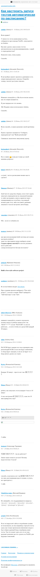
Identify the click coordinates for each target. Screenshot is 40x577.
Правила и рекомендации (25, 553)
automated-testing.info (8, 6)
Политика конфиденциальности (11, 560)
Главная (3, 553)
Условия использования (9, 557)
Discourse (14, 565)
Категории (11, 553)
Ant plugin (21, 286)
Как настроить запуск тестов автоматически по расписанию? (18, 14)
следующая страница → (9, 547)
